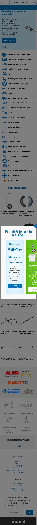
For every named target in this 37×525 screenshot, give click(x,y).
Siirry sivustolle (15, 286)
